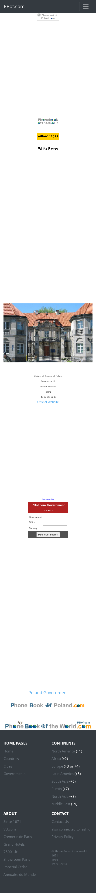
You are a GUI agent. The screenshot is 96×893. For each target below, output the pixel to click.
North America (63, 751)
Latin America (62, 773)
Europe (57, 766)
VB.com (9, 829)
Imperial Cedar (15, 866)
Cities (7, 766)
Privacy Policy (62, 836)
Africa (56, 758)
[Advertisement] (48, 68)
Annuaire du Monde (19, 874)
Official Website (48, 402)
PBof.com (14, 6)
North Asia (60, 796)
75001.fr (10, 851)
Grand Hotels (14, 844)
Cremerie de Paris (17, 836)
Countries (11, 758)
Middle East (60, 803)
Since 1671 (12, 821)
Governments (14, 773)
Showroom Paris (16, 859)
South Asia (60, 781)
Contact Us (60, 821)
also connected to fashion (72, 829)
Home (8, 751)
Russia (56, 788)
